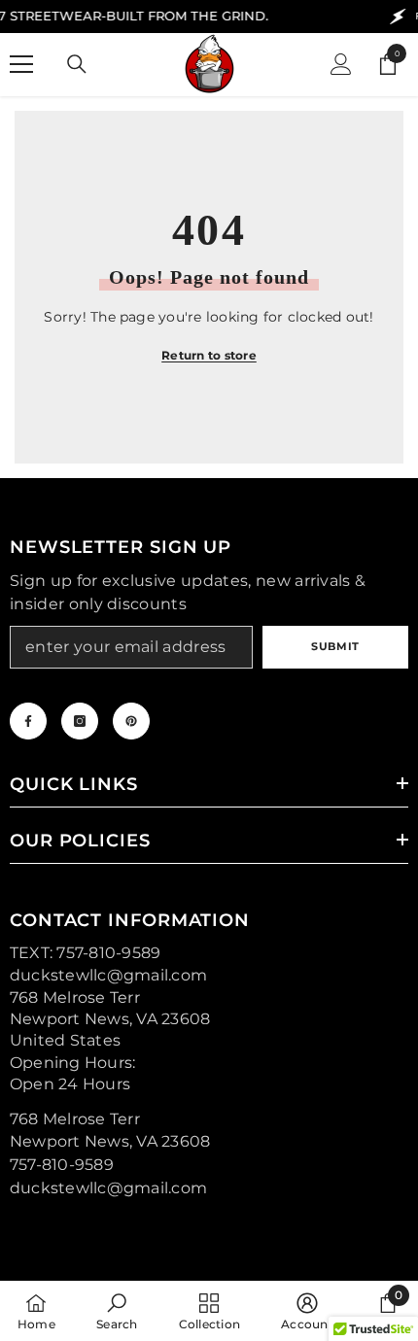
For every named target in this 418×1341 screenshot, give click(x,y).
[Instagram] (79, 721)
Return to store (209, 355)
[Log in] (341, 64)
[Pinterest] (131, 721)
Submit (335, 646)
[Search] (76, 64)
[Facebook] (28, 721)
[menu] (21, 64)
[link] (116, 1311)
